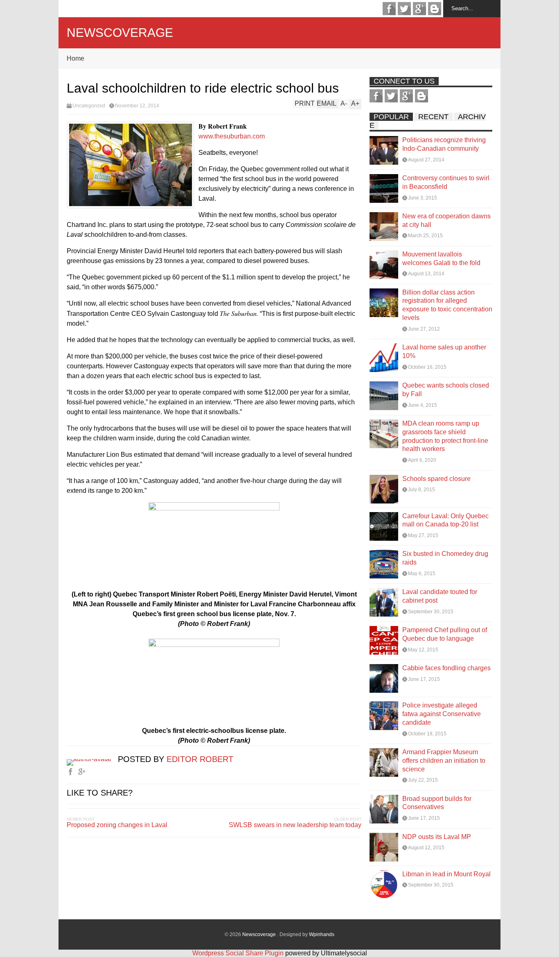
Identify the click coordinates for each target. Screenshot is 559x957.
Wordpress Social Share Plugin (238, 953)
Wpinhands (321, 934)
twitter (404, 8)
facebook (389, 8)
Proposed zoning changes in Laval (117, 824)
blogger (434, 8)
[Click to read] (384, 150)
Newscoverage (120, 32)
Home (75, 58)
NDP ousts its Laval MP (436, 836)
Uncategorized (88, 106)
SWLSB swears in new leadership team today (295, 824)
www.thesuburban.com (231, 136)
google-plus (419, 8)
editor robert (200, 759)
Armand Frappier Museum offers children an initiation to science (443, 760)
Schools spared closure (436, 478)
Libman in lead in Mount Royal (446, 874)
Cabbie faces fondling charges (446, 667)
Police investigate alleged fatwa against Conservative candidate (441, 714)
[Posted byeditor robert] (92, 758)
